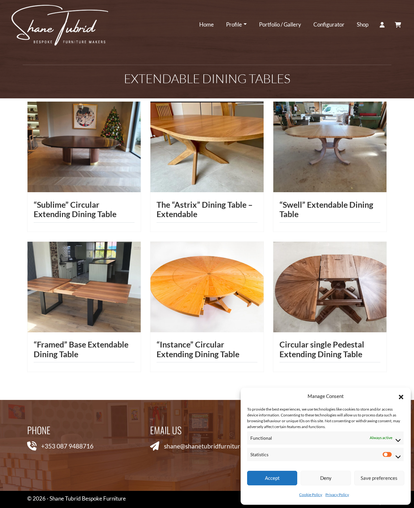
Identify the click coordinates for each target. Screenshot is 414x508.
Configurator (328, 24)
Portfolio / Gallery (280, 24)
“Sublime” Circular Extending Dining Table (75, 209)
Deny (326, 478)
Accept (272, 478)
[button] (401, 396)
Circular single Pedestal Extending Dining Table (321, 349)
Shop (362, 24)
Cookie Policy (310, 494)
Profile (234, 24)
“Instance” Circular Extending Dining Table (198, 349)
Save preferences (379, 478)
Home (206, 24)
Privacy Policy (337, 494)
